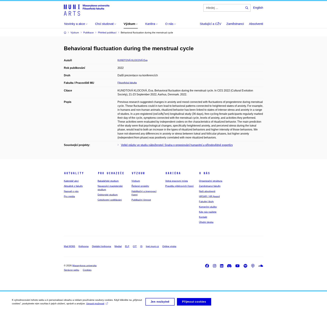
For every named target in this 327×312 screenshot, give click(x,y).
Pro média (69, 196)
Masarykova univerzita (84, 265)
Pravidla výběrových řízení (179, 186)
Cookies (87, 270)
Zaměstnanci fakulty (210, 186)
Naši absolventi (207, 191)
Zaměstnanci (235, 24)
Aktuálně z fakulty (73, 186)
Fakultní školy (206, 201)
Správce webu (71, 270)
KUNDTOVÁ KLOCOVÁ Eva (132, 60)
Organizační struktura (210, 181)
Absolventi (256, 24)
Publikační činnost (141, 199)
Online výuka (169, 246)
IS (141, 246)
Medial (118, 246)
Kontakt (203, 217)
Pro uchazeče (111, 173)
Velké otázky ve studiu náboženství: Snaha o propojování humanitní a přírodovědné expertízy (177, 145)
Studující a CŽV (210, 24)
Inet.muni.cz (152, 246)
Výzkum (138, 173)
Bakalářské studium (108, 181)
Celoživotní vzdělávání (110, 199)
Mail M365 (69, 246)
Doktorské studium (108, 194)
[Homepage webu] (86, 10)
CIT (135, 246)
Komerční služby (208, 206)
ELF (127, 246)
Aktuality (74, 173)
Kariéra (173, 173)
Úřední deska (206, 222)
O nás (204, 173)
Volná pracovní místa (176, 181)
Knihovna (84, 246)
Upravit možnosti (95, 303)
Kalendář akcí (71, 181)
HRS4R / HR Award (209, 196)
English (258, 7)
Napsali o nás (71, 191)
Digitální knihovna (101, 246)
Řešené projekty (140, 186)
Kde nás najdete (207, 211)
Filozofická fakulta (127, 82)
